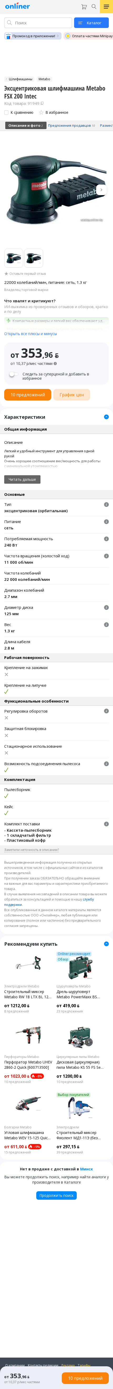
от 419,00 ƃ (67, 1006)
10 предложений (17, 1082)
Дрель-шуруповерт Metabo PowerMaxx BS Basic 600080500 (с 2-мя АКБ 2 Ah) (77, 994)
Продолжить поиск (56, 1195)
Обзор (63, 959)
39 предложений (69, 1152)
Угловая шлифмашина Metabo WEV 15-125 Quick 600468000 (27, 1135)
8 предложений (16, 1011)
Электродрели (67, 1127)
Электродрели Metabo (21, 986)
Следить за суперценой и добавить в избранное (56, 376)
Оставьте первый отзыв (27, 274)
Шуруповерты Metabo (73, 986)
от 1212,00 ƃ (16, 1006)
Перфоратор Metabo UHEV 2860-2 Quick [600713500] (28, 1065)
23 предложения (69, 1011)
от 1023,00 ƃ (16, 1076)
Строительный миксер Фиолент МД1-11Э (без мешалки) (77, 1135)
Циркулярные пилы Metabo (77, 1057)
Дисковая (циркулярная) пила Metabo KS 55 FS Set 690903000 (79, 1065)
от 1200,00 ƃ (69, 1076)
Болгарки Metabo (18, 1127)
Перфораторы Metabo (21, 1057)
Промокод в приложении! (34, 36)
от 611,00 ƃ (15, 1147)
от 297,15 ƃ (67, 1147)
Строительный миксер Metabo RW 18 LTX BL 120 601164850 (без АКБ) (27, 994)
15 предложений (17, 1152)
